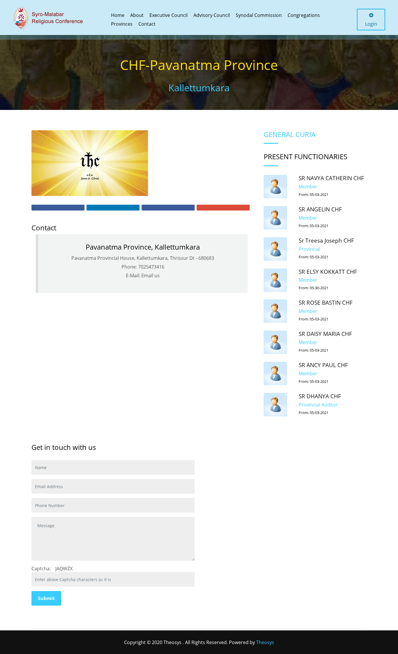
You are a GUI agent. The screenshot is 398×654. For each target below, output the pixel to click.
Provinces (122, 24)
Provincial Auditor (318, 404)
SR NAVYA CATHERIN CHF (331, 178)
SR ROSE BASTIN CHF (326, 302)
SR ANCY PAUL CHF (323, 365)
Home (117, 15)
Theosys (265, 642)
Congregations (304, 15)
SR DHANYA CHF (320, 396)
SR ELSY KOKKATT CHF (328, 272)
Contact (147, 24)
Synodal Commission (259, 15)
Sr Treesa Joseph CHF (326, 240)
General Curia (290, 134)
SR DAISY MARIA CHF (325, 334)
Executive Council (168, 15)
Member (308, 186)
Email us (150, 275)
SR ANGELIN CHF (320, 209)
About (137, 15)
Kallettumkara (199, 87)
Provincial (309, 249)
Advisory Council (211, 15)
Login (371, 24)
